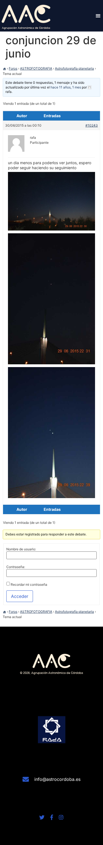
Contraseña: (15, 567)
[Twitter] (41, 817)
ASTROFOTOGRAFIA (36, 68)
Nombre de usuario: (21, 549)
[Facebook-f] (51, 817)
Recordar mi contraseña (29, 584)
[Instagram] (61, 817)
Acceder (19, 596)
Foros (13, 68)
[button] (98, 15)
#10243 (91, 125)
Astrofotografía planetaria (74, 68)
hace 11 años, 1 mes (66, 87)
